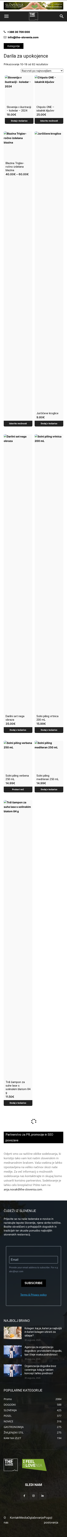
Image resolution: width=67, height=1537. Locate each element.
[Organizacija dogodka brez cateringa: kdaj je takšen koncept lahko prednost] (13, 1370)
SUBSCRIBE (34, 1283)
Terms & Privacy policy (33, 1294)
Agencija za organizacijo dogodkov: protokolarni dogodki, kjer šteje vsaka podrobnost (43, 1351)
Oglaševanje (36, 1517)
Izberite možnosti (49, 120)
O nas (6, 1520)
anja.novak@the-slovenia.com (23, 1189)
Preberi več (18, 789)
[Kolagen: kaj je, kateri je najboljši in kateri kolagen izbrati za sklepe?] (13, 1333)
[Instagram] (33, 1495)
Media (24, 1517)
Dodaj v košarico (19, 120)
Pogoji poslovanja (51, 1520)
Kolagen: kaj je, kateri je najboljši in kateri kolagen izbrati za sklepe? (43, 1332)
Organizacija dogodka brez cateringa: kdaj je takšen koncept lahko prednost (40, 1370)
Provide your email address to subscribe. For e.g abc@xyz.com (33, 1269)
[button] (6, 16)
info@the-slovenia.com (23, 37)
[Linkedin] (42, 1495)
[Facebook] (24, 1495)
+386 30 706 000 (18, 31)
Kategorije (13, 46)
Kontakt (15, 1517)
